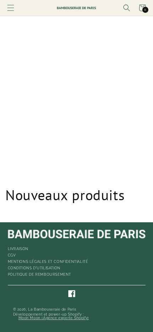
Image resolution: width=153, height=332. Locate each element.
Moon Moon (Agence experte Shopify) (54, 318)
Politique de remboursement (40, 274)
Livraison (18, 249)
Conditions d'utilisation (34, 268)
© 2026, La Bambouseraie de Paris (44, 309)
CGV (12, 255)
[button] (11, 8)
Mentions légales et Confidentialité (48, 262)
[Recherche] (126, 8)
